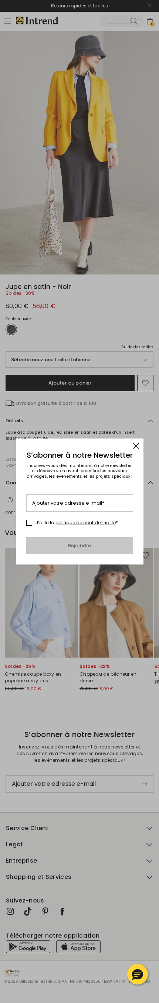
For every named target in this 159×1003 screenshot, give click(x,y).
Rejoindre (79, 545)
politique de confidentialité (85, 522)
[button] (137, 974)
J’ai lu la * (76, 523)
